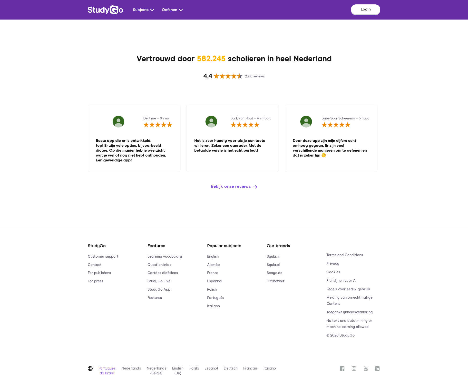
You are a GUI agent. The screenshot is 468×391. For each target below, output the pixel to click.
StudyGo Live (158, 281)
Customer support (103, 256)
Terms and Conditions (344, 255)
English (213, 256)
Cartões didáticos (162, 273)
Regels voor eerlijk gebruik (348, 289)
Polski (194, 368)
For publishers (99, 273)
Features (154, 298)
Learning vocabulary (164, 256)
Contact (95, 265)
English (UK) (178, 371)
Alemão (213, 265)
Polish (212, 289)
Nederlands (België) (156, 371)
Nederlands (131, 368)
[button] (115, 286)
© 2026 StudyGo (340, 335)
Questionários (159, 265)
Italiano (213, 306)
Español (211, 368)
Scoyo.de (274, 273)
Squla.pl (273, 265)
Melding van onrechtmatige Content (349, 301)
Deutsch (230, 368)
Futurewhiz (275, 281)
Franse (212, 273)
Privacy (332, 263)
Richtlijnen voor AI (341, 281)
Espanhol (214, 281)
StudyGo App (158, 289)
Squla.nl (273, 256)
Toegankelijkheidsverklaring (349, 312)
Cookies (333, 272)
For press (95, 281)
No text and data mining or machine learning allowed (349, 324)
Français (250, 368)
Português (215, 298)
